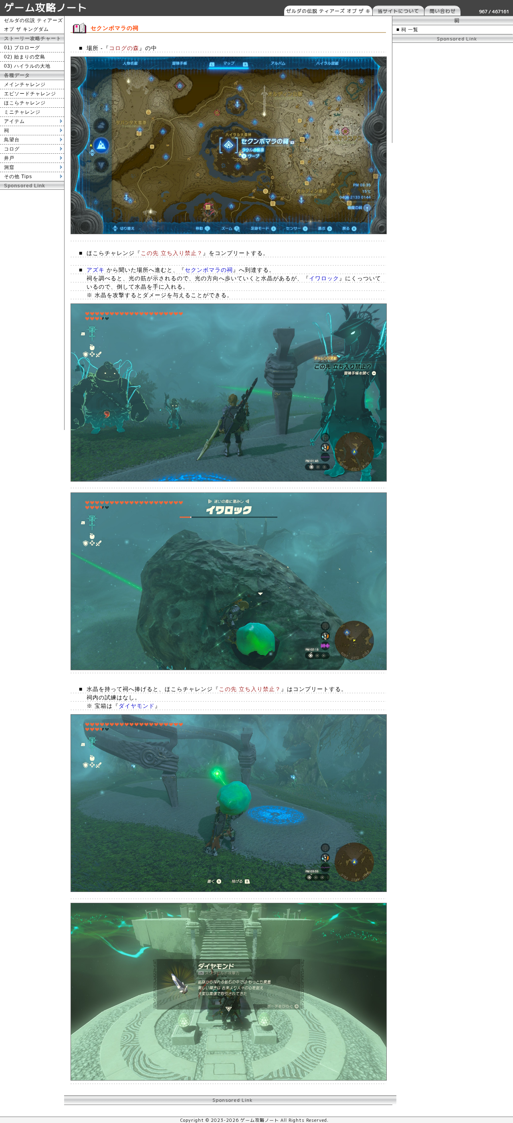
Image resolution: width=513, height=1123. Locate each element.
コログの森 (124, 48)
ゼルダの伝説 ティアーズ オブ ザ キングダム (328, 12)
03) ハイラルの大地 (27, 66)
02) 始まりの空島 (24, 57)
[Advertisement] (32, 310)
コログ (12, 149)
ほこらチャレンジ (25, 103)
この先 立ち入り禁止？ (172, 253)
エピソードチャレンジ (30, 93)
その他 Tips (18, 176)
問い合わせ (443, 11)
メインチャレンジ (25, 84)
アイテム (14, 121)
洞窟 (9, 167)
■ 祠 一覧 (407, 29)
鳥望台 (12, 140)
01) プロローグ (22, 47)
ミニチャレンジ (22, 112)
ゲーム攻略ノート (45, 7)
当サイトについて (398, 11)
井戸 (9, 158)
